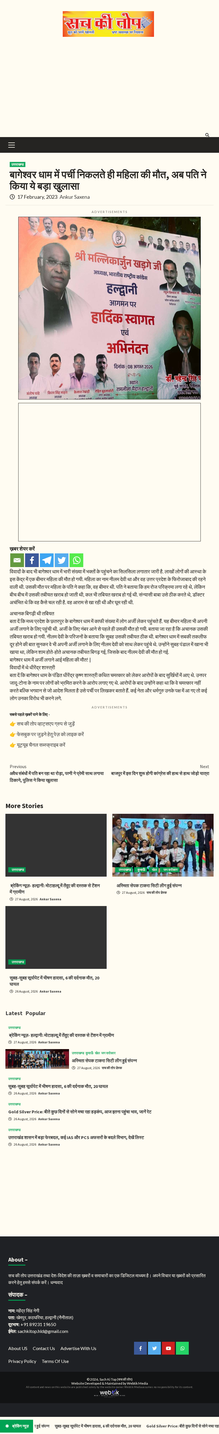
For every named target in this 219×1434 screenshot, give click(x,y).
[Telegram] (47, 560)
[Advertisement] (109, 86)
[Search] (207, 135)
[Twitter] (61, 560)
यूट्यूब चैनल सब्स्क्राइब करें (41, 745)
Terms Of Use (55, 1361)
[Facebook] (32, 560)
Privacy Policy (22, 1361)
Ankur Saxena (75, 197)
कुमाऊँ (141, 869)
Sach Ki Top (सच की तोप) (116, 1379)
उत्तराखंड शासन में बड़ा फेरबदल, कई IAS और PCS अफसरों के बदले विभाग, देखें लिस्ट (76, 1137)
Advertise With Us (78, 1348)
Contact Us (44, 1348)
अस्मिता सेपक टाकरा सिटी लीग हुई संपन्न (149, 885)
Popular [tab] (35, 1013)
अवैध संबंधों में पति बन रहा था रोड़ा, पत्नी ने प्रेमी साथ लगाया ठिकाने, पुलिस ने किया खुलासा (57, 773)
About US (17, 1348)
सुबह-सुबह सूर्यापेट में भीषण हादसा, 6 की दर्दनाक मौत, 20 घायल (58, 1086)
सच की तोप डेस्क (157, 892)
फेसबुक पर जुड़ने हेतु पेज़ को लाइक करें (50, 734)
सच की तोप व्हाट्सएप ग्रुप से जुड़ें (46, 723)
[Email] (17, 560)
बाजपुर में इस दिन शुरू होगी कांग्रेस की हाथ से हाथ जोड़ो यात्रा (160, 770)
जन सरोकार (170, 869)
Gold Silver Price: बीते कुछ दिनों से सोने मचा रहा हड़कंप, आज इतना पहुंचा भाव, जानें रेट (79, 1111)
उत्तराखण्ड (17, 164)
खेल (154, 869)
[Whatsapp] (76, 560)
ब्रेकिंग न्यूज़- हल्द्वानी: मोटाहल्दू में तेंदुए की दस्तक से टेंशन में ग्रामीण (61, 1035)
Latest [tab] (14, 1013)
